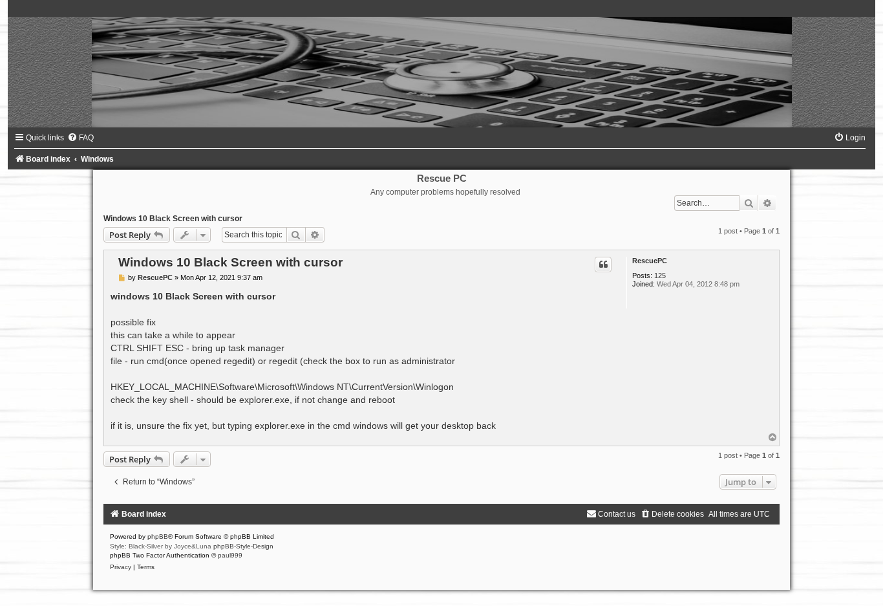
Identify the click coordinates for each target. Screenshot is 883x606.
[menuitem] (80, 137)
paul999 (230, 555)
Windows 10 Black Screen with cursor (172, 218)
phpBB (157, 536)
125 (660, 275)
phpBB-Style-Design (243, 546)
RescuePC (649, 261)
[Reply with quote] (603, 264)
